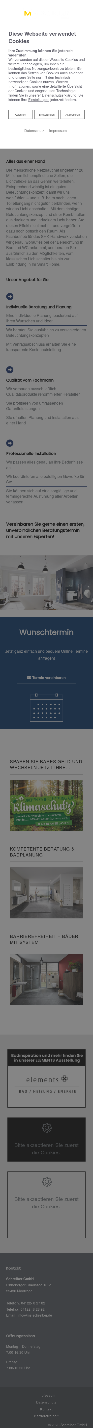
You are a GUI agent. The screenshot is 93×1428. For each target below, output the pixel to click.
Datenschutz (34, 130)
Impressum (58, 130)
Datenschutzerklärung (59, 95)
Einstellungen (47, 114)
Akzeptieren (72, 114)
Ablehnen (20, 114)
